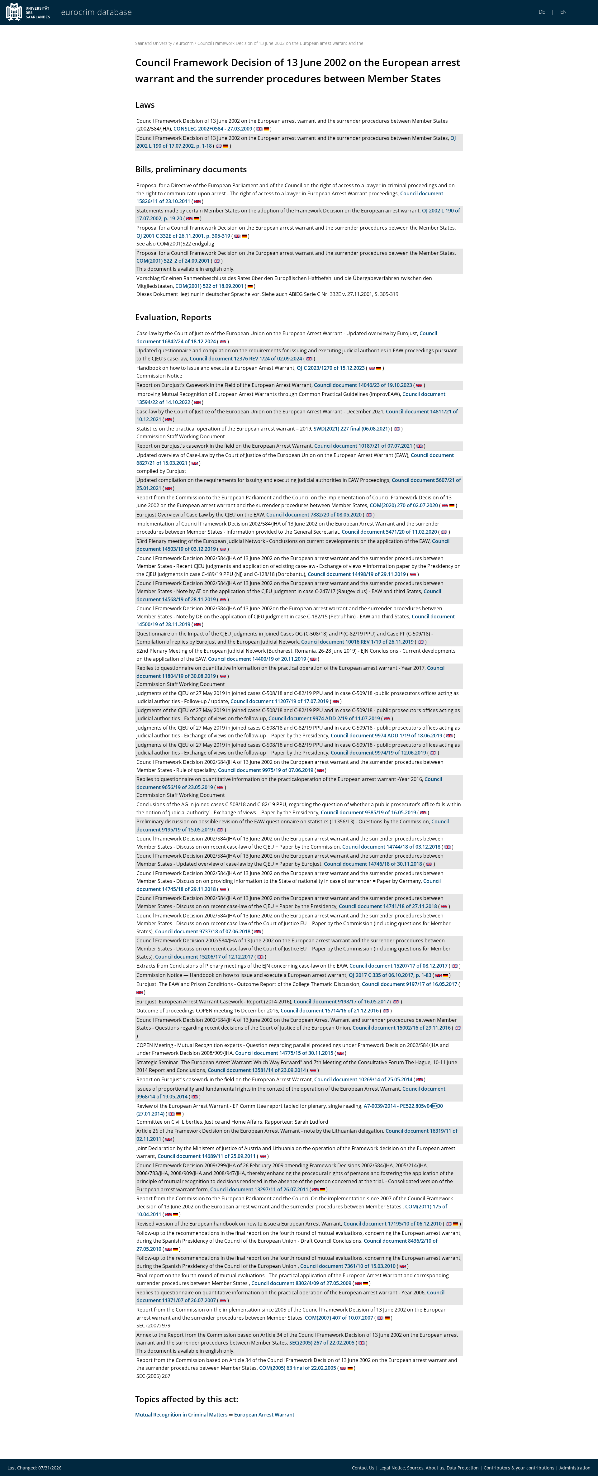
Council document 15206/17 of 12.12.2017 (204, 956)
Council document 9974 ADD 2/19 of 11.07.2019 (324, 718)
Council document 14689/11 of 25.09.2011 (207, 1156)
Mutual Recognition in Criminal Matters (181, 1414)
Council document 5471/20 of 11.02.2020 (389, 531)
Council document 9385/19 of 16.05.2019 (368, 812)
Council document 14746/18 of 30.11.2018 (373, 863)
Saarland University (153, 43)
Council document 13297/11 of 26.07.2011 (259, 1189)
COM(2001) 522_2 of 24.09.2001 (173, 260)
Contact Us (363, 1468)
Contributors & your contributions (519, 1468)
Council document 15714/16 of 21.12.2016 (330, 1010)
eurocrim (184, 43)
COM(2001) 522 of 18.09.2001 (209, 286)
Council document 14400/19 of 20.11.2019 (257, 658)
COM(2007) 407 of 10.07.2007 (339, 1317)
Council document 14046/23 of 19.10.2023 (363, 385)
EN (563, 11)
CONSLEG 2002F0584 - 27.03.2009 (212, 128)
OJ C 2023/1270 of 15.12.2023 (331, 367)
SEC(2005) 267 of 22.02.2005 (321, 1342)
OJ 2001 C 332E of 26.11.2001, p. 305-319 (183, 235)
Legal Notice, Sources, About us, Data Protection (429, 1468)
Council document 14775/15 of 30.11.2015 (284, 1053)
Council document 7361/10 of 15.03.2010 (348, 1266)
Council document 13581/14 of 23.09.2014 (257, 1070)
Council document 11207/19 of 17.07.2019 (279, 701)
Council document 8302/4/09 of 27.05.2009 (301, 1283)
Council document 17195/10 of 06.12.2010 (393, 1223)
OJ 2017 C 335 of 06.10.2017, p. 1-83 (390, 975)
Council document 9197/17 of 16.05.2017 (409, 984)
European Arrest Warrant (264, 1414)
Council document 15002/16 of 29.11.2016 (402, 1027)
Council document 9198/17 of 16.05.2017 (341, 1001)
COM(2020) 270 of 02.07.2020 (404, 505)
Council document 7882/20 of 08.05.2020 (314, 514)
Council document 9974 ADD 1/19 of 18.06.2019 (386, 735)
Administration (575, 1468)
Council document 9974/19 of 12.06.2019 (378, 752)
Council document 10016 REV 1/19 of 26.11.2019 (357, 641)
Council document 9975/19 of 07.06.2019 (265, 770)
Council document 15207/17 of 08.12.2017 (398, 965)
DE (542, 11)
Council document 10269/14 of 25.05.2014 (363, 1079)
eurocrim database (96, 12)
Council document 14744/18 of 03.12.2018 (391, 846)
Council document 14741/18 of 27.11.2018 (388, 906)
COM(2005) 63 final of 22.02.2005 (297, 1367)
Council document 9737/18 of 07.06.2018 (202, 931)
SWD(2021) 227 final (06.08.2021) (352, 428)
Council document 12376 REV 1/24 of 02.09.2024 (246, 358)
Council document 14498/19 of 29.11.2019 (357, 574)
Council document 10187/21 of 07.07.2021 (363, 445)
